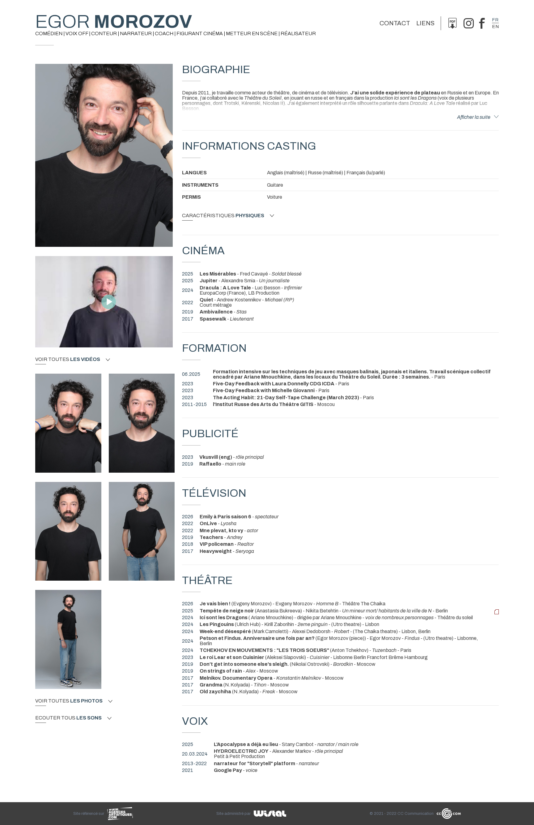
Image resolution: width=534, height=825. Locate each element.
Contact (394, 23)
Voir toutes (67, 359)
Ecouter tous (68, 717)
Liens (425, 23)
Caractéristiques (223, 215)
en (495, 26)
